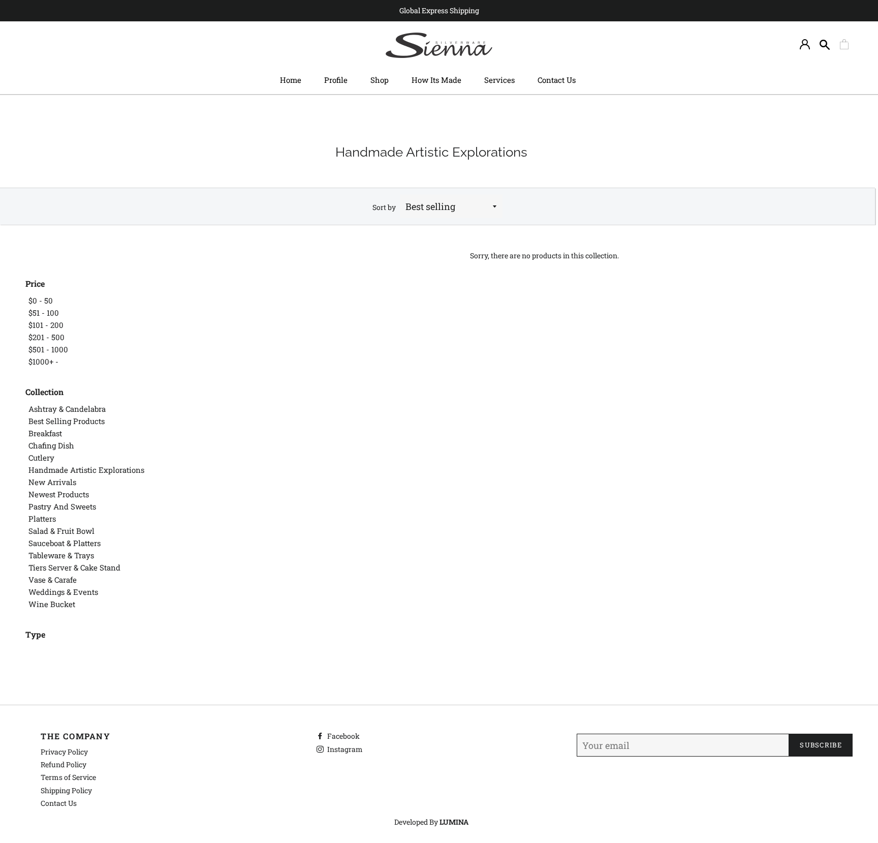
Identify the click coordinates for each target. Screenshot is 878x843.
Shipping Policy (66, 790)
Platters (42, 519)
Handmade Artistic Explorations (86, 470)
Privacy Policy (64, 752)
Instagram (344, 749)
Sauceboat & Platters (64, 543)
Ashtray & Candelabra (67, 409)
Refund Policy (63, 764)
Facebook (343, 736)
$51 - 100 (43, 313)
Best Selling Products (66, 421)
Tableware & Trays (61, 555)
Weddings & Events (63, 592)
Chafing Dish (51, 445)
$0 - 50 (40, 300)
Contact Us (557, 80)
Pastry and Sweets (62, 506)
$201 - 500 (46, 337)
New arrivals (52, 482)
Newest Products (58, 494)
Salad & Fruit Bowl (61, 531)
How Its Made (436, 80)
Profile (336, 80)
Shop (379, 80)
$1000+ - (43, 361)
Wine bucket (51, 604)
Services (499, 80)
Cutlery (41, 458)
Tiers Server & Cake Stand (74, 567)
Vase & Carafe (52, 580)
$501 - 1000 (48, 349)
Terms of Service (68, 777)
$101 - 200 (46, 325)
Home (290, 80)
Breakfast (45, 433)
